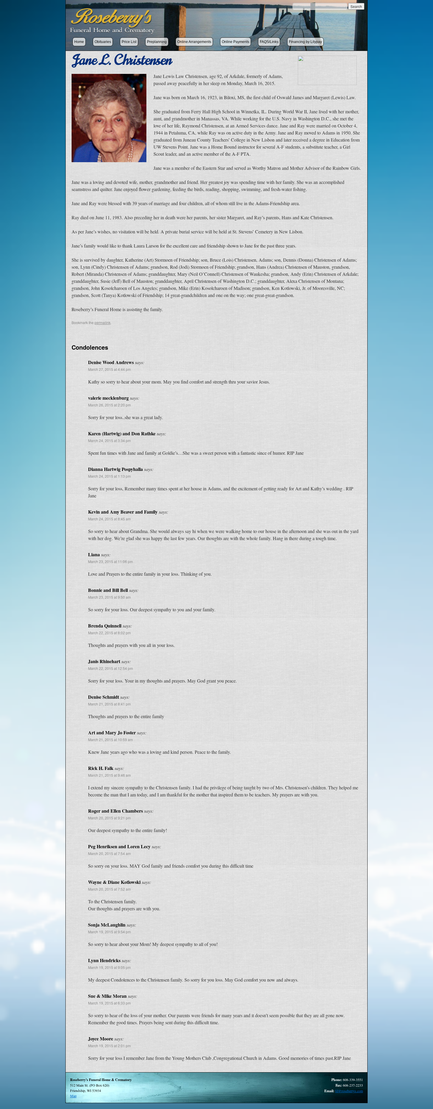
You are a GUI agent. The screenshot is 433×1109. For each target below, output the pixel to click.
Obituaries (103, 42)
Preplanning (157, 42)
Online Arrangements (194, 42)
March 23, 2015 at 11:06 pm (110, 561)
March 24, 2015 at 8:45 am (109, 518)
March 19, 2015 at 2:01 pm (109, 1045)
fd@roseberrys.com (349, 1090)
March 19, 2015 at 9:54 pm (109, 931)
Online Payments (235, 42)
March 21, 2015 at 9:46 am (109, 775)
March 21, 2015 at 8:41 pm (109, 703)
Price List (129, 42)
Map (73, 1095)
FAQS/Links (269, 42)
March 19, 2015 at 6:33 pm (109, 1002)
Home (79, 42)
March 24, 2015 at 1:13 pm (109, 476)
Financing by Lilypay (305, 42)
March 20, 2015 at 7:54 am (109, 853)
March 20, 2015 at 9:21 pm (109, 817)
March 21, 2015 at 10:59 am (110, 739)
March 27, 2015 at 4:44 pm (109, 369)
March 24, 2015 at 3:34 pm (109, 440)
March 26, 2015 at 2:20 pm (109, 404)
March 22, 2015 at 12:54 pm (110, 668)
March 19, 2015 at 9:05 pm (109, 967)
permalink (102, 322)
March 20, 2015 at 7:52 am (109, 888)
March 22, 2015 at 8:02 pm (109, 632)
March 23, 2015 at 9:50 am (109, 597)
